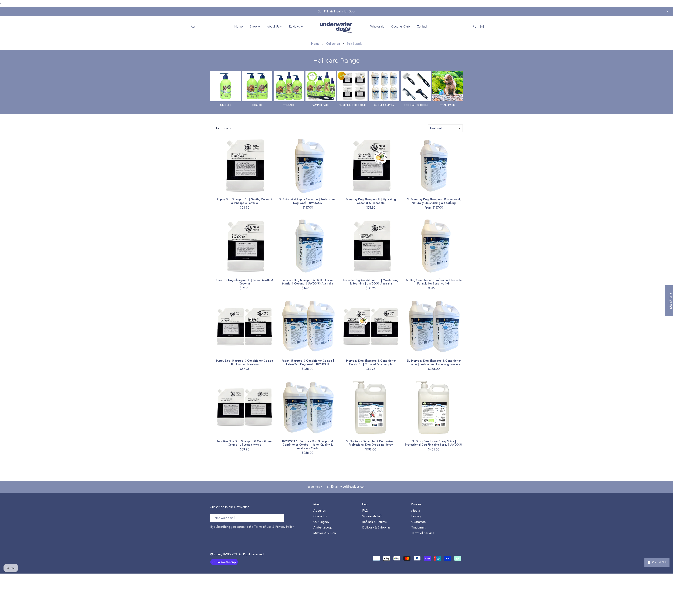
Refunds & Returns (374, 522)
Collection (333, 44)
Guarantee (418, 522)
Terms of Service (422, 533)
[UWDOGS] (336, 26)
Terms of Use (262, 526)
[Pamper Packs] (320, 86)
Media (415, 510)
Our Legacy (321, 522)
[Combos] (257, 86)
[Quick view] (267, 190)
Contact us (320, 516)
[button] (482, 26)
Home (315, 44)
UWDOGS (230, 554)
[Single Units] (225, 86)
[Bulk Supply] (384, 86)
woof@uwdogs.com (353, 486)
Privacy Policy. (285, 526)
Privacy (416, 516)
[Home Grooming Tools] (416, 86)
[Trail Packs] (447, 86)
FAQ (365, 510)
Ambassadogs (322, 527)
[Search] (193, 26)
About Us (319, 510)
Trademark (418, 527)
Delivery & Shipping (376, 527)
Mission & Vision (324, 533)
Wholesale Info (372, 516)
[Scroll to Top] (666, 574)
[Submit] (279, 518)
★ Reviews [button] (670, 300)
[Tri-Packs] (289, 86)
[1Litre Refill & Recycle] (352, 86)
